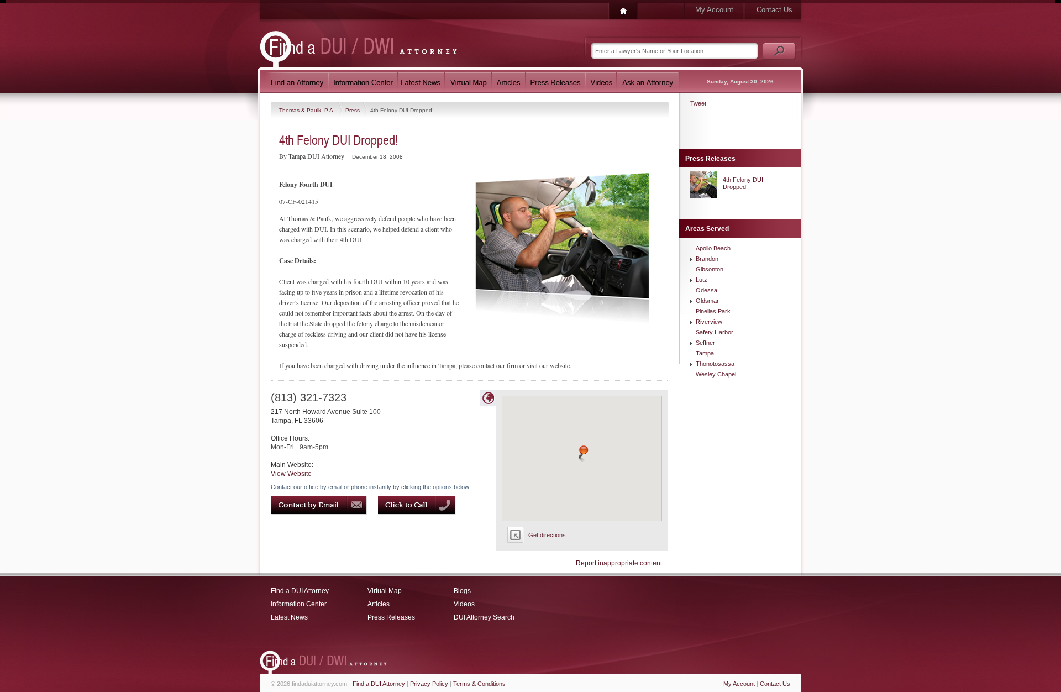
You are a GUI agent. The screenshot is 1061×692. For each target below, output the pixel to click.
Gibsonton (709, 269)
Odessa (706, 290)
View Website (291, 474)
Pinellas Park (713, 311)
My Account (714, 10)
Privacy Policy (429, 683)
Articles (378, 604)
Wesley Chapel (716, 374)
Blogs (462, 591)
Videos (464, 604)
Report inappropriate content (619, 563)
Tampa (705, 353)
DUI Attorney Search (484, 617)
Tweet (698, 103)
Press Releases (391, 617)
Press (353, 110)
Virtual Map (384, 591)
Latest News (289, 617)
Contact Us (774, 10)
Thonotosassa (715, 363)
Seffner (705, 342)
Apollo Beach (713, 248)
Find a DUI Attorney (300, 591)
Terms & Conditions (479, 683)
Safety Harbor (714, 332)
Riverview (709, 321)
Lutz (701, 279)
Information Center (299, 604)
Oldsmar (707, 300)
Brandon (707, 258)
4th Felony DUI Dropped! (743, 183)
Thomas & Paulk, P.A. (308, 110)
